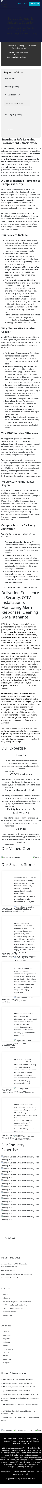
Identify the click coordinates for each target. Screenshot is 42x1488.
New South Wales (9, 1439)
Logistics (6, 1339)
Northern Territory (10, 1441)
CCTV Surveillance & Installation (15, 1305)
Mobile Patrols (8, 1315)
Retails (5, 1345)
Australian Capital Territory (28, 1439)
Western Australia (25, 1441)
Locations (15, 1472)
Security (6, 1295)
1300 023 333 (34, 4)
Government (8, 1349)
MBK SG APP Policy (27, 1472)
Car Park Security (9, 1312)
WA (4, 1387)
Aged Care (7, 1359)
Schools (6, 1352)
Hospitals (6, 1363)
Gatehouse (7, 1342)
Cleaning (6, 1298)
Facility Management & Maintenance (17, 1301)
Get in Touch (21, 4)
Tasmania (25, 1443)
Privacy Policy (5, 1472)
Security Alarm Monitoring (13, 1308)
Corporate (7, 1335)
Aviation (6, 1332)
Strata (5, 1356)
